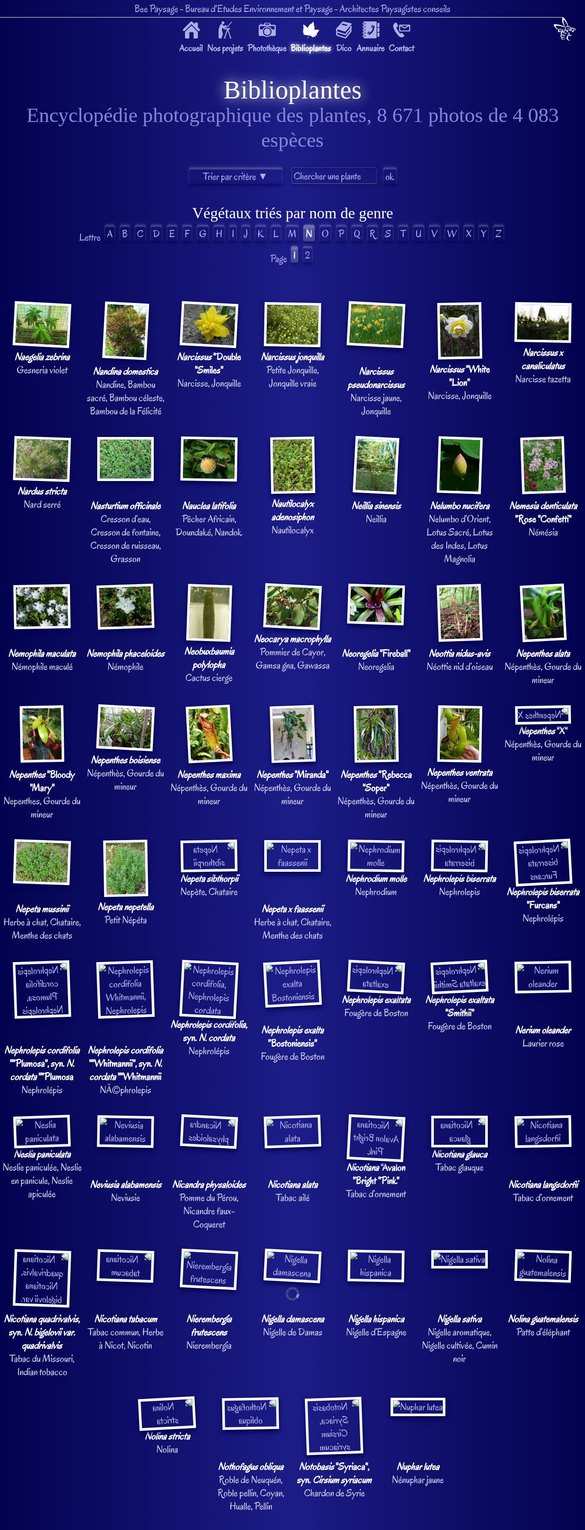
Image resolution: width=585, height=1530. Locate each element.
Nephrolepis (459, 885)
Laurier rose (543, 1036)
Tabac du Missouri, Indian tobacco (42, 1345)
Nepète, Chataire (209, 885)
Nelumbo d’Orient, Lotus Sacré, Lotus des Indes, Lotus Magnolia (460, 532)
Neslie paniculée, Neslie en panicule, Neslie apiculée (42, 1173)
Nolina (167, 1442)
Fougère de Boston (293, 1043)
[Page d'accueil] (564, 30)
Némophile (125, 660)
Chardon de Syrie (334, 1480)
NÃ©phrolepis (125, 1069)
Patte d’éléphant (543, 1325)
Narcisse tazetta (543, 366)
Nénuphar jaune (418, 1473)
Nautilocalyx (293, 517)
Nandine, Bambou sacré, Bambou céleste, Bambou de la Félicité (125, 391)
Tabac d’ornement (376, 1180)
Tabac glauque (459, 1160)
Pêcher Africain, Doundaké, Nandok (209, 519)
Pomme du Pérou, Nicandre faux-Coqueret (209, 1204)
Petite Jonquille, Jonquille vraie (292, 370)
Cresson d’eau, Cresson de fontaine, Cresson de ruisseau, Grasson (125, 532)
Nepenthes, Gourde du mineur (42, 794)
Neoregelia (376, 660)
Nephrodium (376, 885)
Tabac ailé (293, 1191)
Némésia (543, 519)
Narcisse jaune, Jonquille (376, 391)
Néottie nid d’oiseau (460, 660)
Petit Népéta (126, 913)
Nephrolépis (543, 905)
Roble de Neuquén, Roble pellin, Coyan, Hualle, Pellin (251, 1486)
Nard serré (42, 497)
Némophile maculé (42, 660)
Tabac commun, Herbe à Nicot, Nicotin (126, 1332)
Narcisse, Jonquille (209, 370)
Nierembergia (209, 1332)
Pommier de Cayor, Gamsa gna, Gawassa (292, 652)
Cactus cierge (209, 664)
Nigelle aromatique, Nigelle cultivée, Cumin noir (460, 1338)
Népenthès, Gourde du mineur (543, 666)
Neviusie (125, 1191)
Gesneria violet (42, 363)
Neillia (376, 512)
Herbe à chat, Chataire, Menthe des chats (42, 922)
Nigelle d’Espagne (376, 1325)
